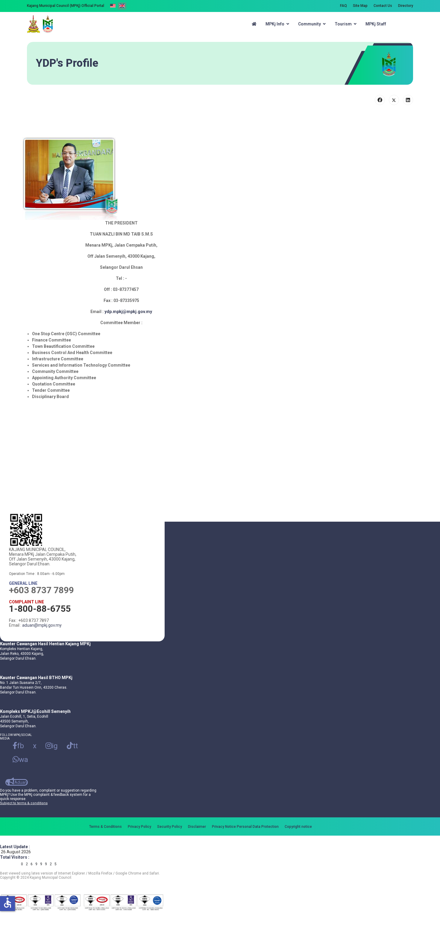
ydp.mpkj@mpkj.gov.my (128, 311)
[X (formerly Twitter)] (394, 100)
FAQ (343, 6)
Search (404, 24)
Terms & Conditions (105, 827)
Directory (405, 6)
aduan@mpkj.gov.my (42, 625)
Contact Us (383, 6)
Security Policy (169, 827)
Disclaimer (197, 827)
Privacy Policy (139, 827)
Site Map (360, 6)
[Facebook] (380, 100)
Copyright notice (298, 827)
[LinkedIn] (408, 100)
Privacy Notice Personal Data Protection (245, 827)
